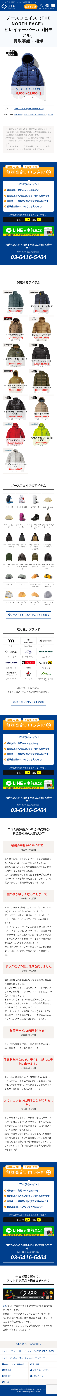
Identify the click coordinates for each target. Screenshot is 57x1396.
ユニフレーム (11, 668)
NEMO (28, 668)
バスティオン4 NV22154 (48, 585)
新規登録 (41, 8)
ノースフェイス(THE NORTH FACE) (29, 109)
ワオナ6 (22, 584)
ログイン (47, 8)
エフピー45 (35, 507)
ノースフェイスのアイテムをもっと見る (30, 614)
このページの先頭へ (30, 1344)
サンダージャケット (9, 565)
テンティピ (46, 668)
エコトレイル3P (48, 508)
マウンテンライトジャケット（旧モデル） (35, 547)
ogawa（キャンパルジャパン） (45, 680)
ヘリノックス (11, 657)
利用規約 (7, 1376)
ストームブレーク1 (35, 603)
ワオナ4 (9, 584)
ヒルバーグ (46, 657)
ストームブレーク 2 (22, 603)
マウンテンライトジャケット (22, 546)
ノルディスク (11, 679)
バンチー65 (9, 507)
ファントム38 (22, 507)
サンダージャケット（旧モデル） (22, 567)
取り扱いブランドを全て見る (30, 702)
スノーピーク (46, 646)
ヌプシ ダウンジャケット (48, 546)
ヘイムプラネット (28, 646)
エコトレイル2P (9, 526)
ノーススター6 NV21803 (34, 585)
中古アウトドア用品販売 (14, 1364)
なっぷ (6, 1382)
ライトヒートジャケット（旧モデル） (48, 567)
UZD (5, 1306)
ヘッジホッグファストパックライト (35, 527)
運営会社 (7, 1370)
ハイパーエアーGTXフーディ (9, 546)
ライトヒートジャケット (35, 565)
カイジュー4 (9, 602)
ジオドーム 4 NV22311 (48, 603)
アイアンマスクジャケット (48, 526)
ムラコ (11, 646)
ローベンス (28, 679)
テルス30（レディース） (22, 526)
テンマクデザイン (28, 657)
